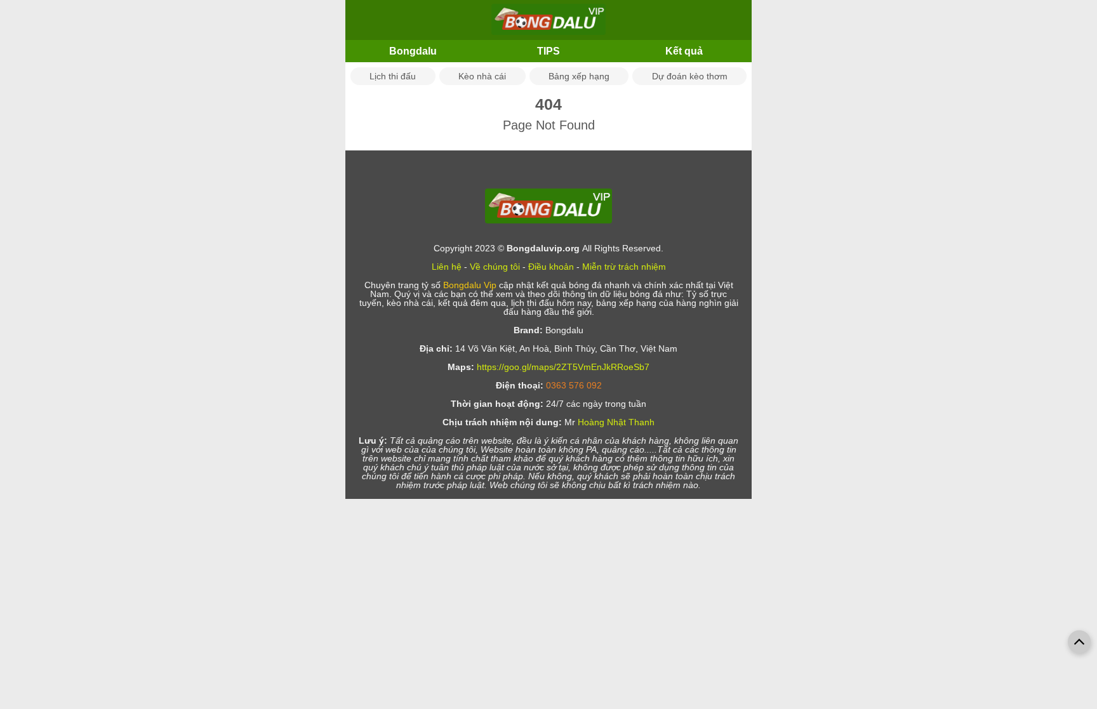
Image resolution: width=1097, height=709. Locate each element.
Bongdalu (413, 51)
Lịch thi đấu (392, 76)
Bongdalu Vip (469, 285)
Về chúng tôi (495, 266)
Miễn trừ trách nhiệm (624, 266)
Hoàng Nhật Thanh (616, 422)
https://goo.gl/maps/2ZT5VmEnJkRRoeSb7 (563, 366)
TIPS (548, 51)
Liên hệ (447, 266)
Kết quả (684, 51)
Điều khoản (551, 266)
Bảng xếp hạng (578, 76)
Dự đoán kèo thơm (690, 76)
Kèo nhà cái (482, 76)
